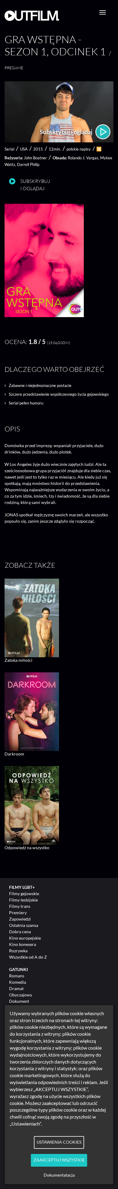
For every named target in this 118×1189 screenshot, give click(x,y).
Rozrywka (18, 950)
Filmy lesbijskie (23, 899)
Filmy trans (19, 906)
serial (9, 149)
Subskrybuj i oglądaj (66, 131)
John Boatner (35, 157)
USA (24, 149)
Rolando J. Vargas (83, 157)
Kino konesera (22, 944)
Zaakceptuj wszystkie (59, 1160)
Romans (16, 975)
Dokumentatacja (59, 1175)
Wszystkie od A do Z (28, 957)
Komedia (17, 982)
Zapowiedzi (20, 918)
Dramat (16, 988)
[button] (44, 315)
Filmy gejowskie (24, 893)
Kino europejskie (25, 937)
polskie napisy (79, 149)
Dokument (19, 1001)
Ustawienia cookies (59, 1142)
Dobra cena (20, 931)
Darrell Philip (28, 164)
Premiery (18, 912)
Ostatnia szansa (23, 925)
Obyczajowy (20, 994)
